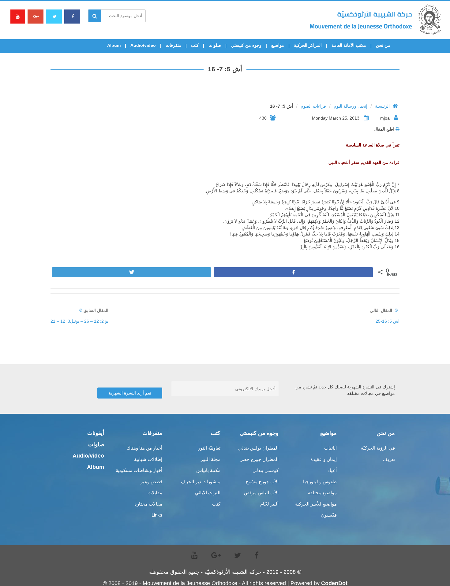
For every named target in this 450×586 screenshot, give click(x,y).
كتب (195, 45)
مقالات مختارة (148, 503)
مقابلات (155, 492)
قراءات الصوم (313, 106)
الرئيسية (382, 106)
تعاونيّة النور (209, 448)
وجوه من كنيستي (246, 45)
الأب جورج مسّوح (262, 481)
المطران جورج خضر (259, 459)
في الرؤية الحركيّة (378, 448)
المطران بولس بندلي (258, 448)
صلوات (214, 45)
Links (157, 514)
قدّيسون (329, 514)
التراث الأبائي (207, 492)
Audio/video (143, 45)
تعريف (389, 459)
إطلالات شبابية (148, 459)
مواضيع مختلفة (322, 492)
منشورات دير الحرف (200, 481)
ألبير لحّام (269, 503)
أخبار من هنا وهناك (144, 448)
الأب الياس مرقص (261, 492)
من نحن (383, 45)
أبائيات (330, 448)
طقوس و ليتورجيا (320, 481)
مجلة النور (210, 459)
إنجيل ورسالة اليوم (350, 106)
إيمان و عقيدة (323, 459)
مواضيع (277, 45)
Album (114, 45)
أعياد (332, 470)
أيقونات (95, 433)
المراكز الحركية (308, 45)
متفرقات (173, 45)
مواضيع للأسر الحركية (316, 503)
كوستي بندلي (266, 470)
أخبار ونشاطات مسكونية (139, 470)
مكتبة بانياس (208, 470)
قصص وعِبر (151, 481)
